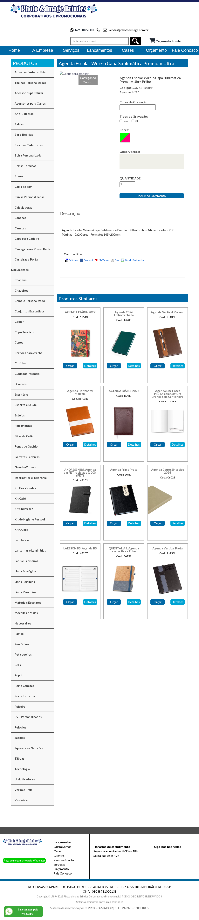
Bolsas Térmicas (25, 166)
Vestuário (21, 800)
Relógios (20, 727)
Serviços (59, 864)
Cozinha (20, 363)
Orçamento (61, 869)
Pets (18, 665)
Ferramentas (23, 425)
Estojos (20, 415)
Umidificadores (25, 779)
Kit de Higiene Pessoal (30, 519)
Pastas (19, 633)
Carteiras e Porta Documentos (24, 264)
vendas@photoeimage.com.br (128, 30)
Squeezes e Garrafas (29, 748)
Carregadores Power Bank (32, 249)
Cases (58, 851)
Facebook (88, 260)
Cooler (19, 321)
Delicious (73, 260)
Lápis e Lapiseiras (26, 561)
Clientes (59, 855)
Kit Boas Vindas (25, 488)
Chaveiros (21, 290)
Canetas (20, 228)
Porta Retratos (25, 696)
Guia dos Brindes (113, 901)
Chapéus (20, 280)
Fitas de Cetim (24, 436)
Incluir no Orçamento (152, 196)
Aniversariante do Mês (30, 72)
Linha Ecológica (25, 571)
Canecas (20, 218)
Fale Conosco (63, 873)
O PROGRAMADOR (99, 908)
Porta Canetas (24, 685)
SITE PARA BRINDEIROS (132, 908)
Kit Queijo (21, 529)
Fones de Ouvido (26, 446)
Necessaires (23, 623)
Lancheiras (22, 540)
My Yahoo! (104, 260)
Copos (19, 342)
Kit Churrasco (24, 509)
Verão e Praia (23, 789)
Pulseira (20, 706)
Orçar (70, 365)
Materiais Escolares (28, 602)
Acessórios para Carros (30, 103)
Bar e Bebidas (24, 134)
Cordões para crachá (28, 353)
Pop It (19, 675)
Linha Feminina (25, 581)
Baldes (19, 124)
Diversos (20, 384)
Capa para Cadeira (27, 238)
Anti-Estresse (24, 113)
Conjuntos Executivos (30, 311)
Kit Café (20, 498)
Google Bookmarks (134, 260)
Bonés (19, 176)
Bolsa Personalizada (28, 155)
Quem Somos (62, 846)
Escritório (21, 394)
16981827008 (84, 30)
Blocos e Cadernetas (29, 145)
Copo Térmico (24, 332)
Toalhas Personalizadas (30, 82)
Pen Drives (22, 644)
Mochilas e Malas (26, 613)
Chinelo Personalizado (30, 301)
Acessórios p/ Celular (29, 93)
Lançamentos (62, 842)
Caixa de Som (23, 186)
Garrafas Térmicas (27, 457)
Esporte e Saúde (26, 405)
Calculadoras (23, 207)
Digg (117, 260)
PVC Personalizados (28, 717)
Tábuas (19, 758)
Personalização (64, 860)
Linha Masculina (25, 592)
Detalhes (90, 365)
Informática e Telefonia (31, 477)
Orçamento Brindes (168, 41)
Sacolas (20, 737)
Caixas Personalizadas (29, 197)
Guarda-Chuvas (25, 467)
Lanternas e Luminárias (30, 550)
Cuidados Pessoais (27, 373)
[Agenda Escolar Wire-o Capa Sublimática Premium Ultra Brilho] (88, 74)
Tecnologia (22, 769)
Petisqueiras (23, 654)
